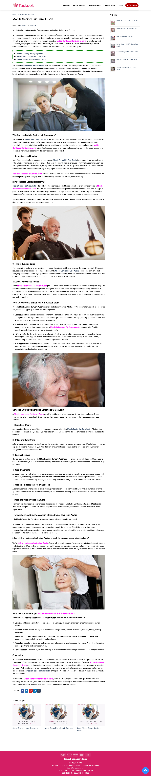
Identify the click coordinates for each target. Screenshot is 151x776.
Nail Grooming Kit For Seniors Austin (128, 52)
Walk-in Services (79, 5)
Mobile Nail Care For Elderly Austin (127, 28)
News (121, 5)
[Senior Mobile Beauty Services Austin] (91, 715)
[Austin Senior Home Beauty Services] (59, 715)
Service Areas (110, 5)
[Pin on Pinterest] (30, 691)
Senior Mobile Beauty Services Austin (31, 59)
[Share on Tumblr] (39, 691)
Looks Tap (33, 26)
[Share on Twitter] (26, 691)
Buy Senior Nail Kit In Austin (125, 36)
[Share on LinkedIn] (35, 691)
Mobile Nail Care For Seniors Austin (127, 21)
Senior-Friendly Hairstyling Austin (30, 54)
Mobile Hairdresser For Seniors (23, 14)
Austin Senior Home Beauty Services (31, 56)
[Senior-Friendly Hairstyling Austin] (26, 715)
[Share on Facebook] (22, 691)
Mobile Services (95, 5)
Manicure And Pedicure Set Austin (127, 59)
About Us (66, 5)
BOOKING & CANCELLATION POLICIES (75, 773)
